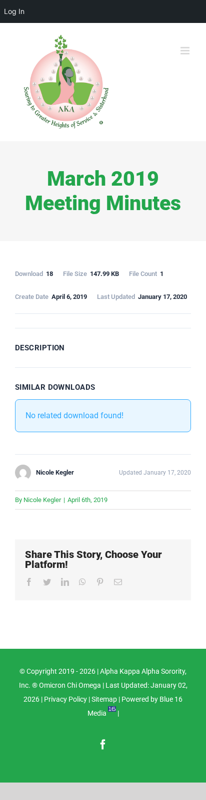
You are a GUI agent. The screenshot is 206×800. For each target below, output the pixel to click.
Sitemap (104, 699)
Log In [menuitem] (14, 11)
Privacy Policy (65, 699)
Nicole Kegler (42, 500)
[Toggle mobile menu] (185, 50)
